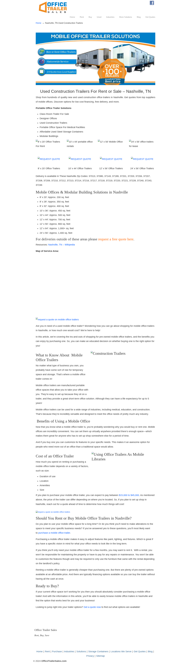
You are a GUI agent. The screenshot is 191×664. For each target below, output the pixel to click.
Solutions (81, 651)
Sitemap (100, 656)
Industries (69, 651)
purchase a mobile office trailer (54, 533)
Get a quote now (92, 607)
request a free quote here (115, 239)
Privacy (90, 656)
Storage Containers (98, 651)
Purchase (57, 651)
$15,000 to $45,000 (129, 495)
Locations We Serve (121, 651)
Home (38, 23)
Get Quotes (140, 651)
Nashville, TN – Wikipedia (61, 244)
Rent (47, 651)
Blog (150, 651)
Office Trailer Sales (53, 7)
